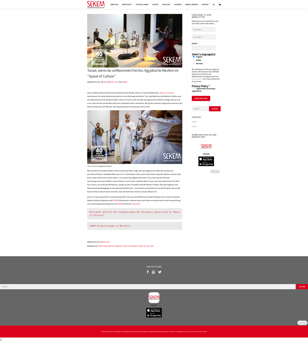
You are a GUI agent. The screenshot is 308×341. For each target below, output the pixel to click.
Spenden (177, 4)
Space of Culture (166, 93)
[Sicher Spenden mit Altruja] (1, 339)
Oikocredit (135, 204)
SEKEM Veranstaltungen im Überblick (110, 226)
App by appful (215, 171)
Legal (180, 331)
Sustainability (153, 331)
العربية (194, 126)
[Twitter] (159, 272)
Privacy (185, 331)
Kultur (155, 4)
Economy (117, 331)
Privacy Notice (197, 79)
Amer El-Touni (122, 246)
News (161, 331)
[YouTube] (153, 272)
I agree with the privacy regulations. (203, 89)
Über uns (114, 4)
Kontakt (205, 4)
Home (103, 331)
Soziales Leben (142, 4)
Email (195, 43)
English (199, 56)
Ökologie (166, 4)
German (199, 63)
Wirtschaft (127, 4)
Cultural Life (136, 331)
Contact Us (173, 331)
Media (166, 331)
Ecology (144, 331)
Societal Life (126, 331)
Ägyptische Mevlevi (107, 246)
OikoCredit (133, 246)
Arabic (198, 60)
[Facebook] (148, 272)
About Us (109, 331)
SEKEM (124, 82)
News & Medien (192, 4)
